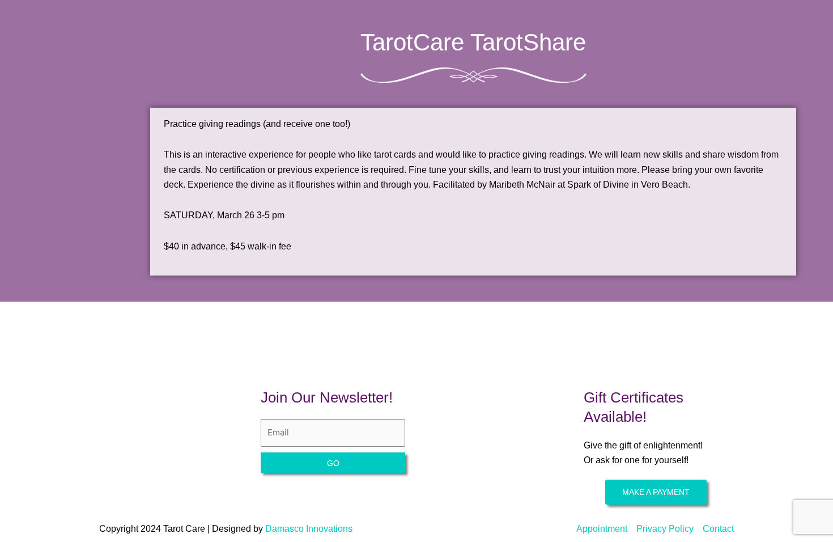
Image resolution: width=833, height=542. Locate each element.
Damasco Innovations (308, 528)
